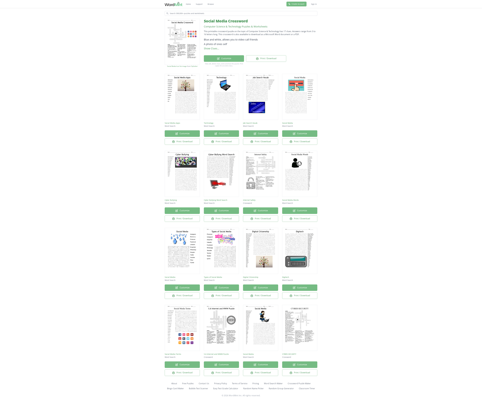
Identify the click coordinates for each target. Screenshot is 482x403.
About (174, 383)
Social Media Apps (172, 123)
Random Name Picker (253, 388)
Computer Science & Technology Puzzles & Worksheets (235, 26)
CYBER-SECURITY (289, 354)
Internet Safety (249, 200)
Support (199, 4)
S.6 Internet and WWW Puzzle (216, 354)
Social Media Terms (173, 354)
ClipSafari (194, 66)
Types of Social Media (213, 277)
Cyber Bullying (171, 200)
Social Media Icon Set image (177, 66)
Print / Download (268, 58)
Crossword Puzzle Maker (299, 383)
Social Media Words (290, 200)
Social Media (287, 123)
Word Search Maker (273, 383)
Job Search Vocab (250, 123)
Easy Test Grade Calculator (225, 388)
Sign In (314, 4)
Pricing (255, 383)
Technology (208, 123)
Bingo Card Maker (175, 388)
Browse (211, 4)
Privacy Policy (220, 383)
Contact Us (204, 383)
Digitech (285, 277)
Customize (226, 58)
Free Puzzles (188, 383)
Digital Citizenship (250, 277)
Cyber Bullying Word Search (215, 200)
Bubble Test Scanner (198, 388)
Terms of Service (239, 383)
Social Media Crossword (226, 21)
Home (188, 4)
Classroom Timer (307, 388)
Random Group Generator (281, 388)
